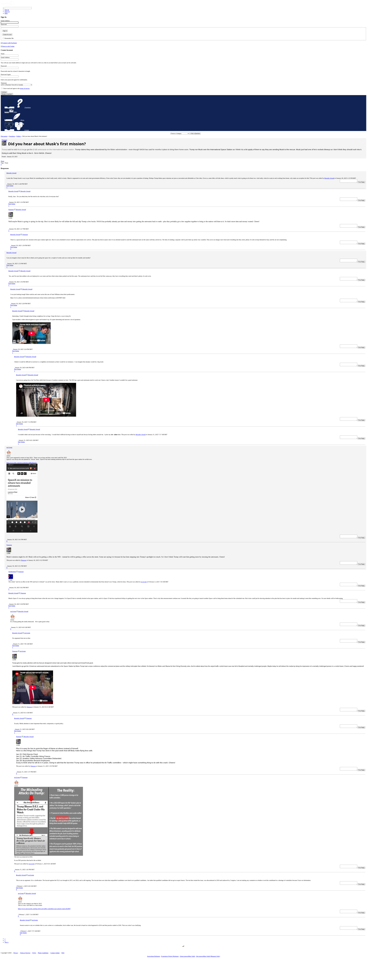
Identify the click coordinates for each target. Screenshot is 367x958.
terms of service (25, 88)
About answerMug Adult (187, 956)
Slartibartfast (12, 571)
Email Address (5, 21)
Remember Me (9, 38)
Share (2, 161)
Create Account (7, 34)
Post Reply (361, 182)
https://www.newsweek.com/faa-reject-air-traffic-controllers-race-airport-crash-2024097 (44, 909)
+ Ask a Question (195, 133)
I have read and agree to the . (16, 88)
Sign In (5, 31)
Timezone (4, 83)
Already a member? (7, 94)
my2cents (9, 447)
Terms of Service (25, 953)
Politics (18, 136)
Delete (11, 185)
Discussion (4, 136)
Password (4, 24)
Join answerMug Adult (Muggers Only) (208, 956)
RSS (63, 953)
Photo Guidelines (43, 953)
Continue (4, 92)
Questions (12, 136)
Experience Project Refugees (170, 956)
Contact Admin (55, 953)
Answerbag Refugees (153, 956)
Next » (7, 942)
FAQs (34, 953)
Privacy (15, 953)
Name (2, 54)
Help (6, 13)
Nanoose (4, 140)
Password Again (6, 74)
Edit (7, 185)
